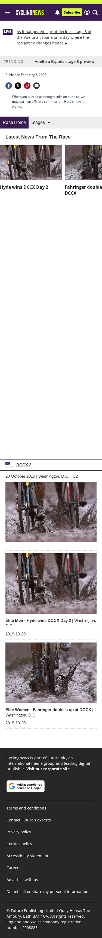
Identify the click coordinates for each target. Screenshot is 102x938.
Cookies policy (19, 843)
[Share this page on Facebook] (8, 85)
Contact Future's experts (29, 820)
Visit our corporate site (48, 768)
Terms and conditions (26, 808)
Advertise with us (22, 879)
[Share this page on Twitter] (18, 85)
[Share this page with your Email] (36, 85)
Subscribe (72, 12)
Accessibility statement (27, 855)
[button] (95, 12)
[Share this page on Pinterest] (27, 85)
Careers (14, 867)
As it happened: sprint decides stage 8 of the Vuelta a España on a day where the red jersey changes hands (54, 37)
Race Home (14, 122)
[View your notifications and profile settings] (57, 12)
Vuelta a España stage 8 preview (64, 61)
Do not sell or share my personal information (47, 891)
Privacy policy (19, 831)
